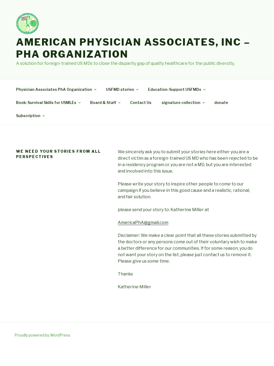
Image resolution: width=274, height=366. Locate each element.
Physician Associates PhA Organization (54, 89)
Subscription (28, 115)
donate (221, 102)
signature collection (181, 102)
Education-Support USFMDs (174, 89)
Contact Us (140, 102)
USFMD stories (120, 89)
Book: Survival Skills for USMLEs (46, 102)
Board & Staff (103, 102)
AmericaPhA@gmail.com (143, 222)
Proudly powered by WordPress (42, 335)
